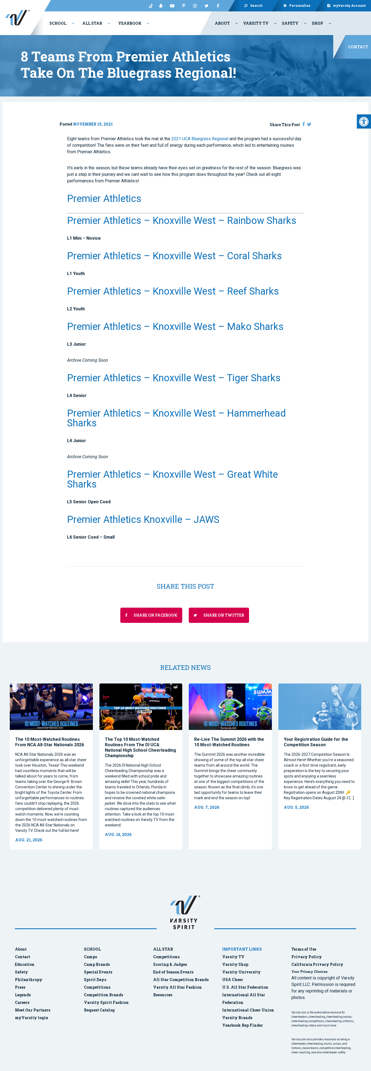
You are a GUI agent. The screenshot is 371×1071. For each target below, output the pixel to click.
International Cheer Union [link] (248, 1010)
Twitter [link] (206, 5)
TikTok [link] (149, 5)
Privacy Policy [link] (306, 956)
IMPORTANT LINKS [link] (242, 949)
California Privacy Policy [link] (317, 964)
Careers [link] (22, 1002)
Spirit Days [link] (95, 979)
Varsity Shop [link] (235, 964)
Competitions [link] (97, 987)
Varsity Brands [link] (237, 1017)
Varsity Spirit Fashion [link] (106, 1002)
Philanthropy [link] (28, 979)
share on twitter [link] (223, 615)
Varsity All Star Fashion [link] (177, 987)
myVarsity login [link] (31, 1017)
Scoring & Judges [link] (170, 964)
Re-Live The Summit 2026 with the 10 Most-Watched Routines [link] (229, 742)
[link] (364, 121)
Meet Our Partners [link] (32, 1010)
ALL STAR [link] (163, 949)
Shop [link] (317, 23)
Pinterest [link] (183, 5)
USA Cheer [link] (232, 979)
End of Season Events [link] (173, 972)
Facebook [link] (218, 5)
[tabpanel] (51, 766)
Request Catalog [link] (99, 1010)
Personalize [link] (299, 6)
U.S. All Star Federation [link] (245, 987)
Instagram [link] (195, 5)
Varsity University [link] (241, 972)
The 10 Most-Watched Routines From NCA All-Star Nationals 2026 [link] (49, 742)
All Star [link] (92, 23)
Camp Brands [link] (97, 964)
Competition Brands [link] (103, 994)
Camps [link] (90, 956)
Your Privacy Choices (309, 972)
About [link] (222, 23)
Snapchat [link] (160, 5)
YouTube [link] (172, 5)
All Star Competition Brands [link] (181, 979)
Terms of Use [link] (303, 949)
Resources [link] (162, 994)
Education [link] (24, 964)
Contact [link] (358, 46)
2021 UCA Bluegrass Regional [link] (200, 138)
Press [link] (20, 987)
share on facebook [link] (155, 615)
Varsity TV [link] (256, 23)
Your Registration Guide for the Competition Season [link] (316, 742)
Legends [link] (23, 994)
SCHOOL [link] (92, 949)
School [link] (57, 23)
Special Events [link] (98, 972)
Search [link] (256, 6)
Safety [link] (290, 23)
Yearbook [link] (130, 23)
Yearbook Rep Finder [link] (242, 1025)
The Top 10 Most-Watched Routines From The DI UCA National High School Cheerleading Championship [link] (140, 747)
